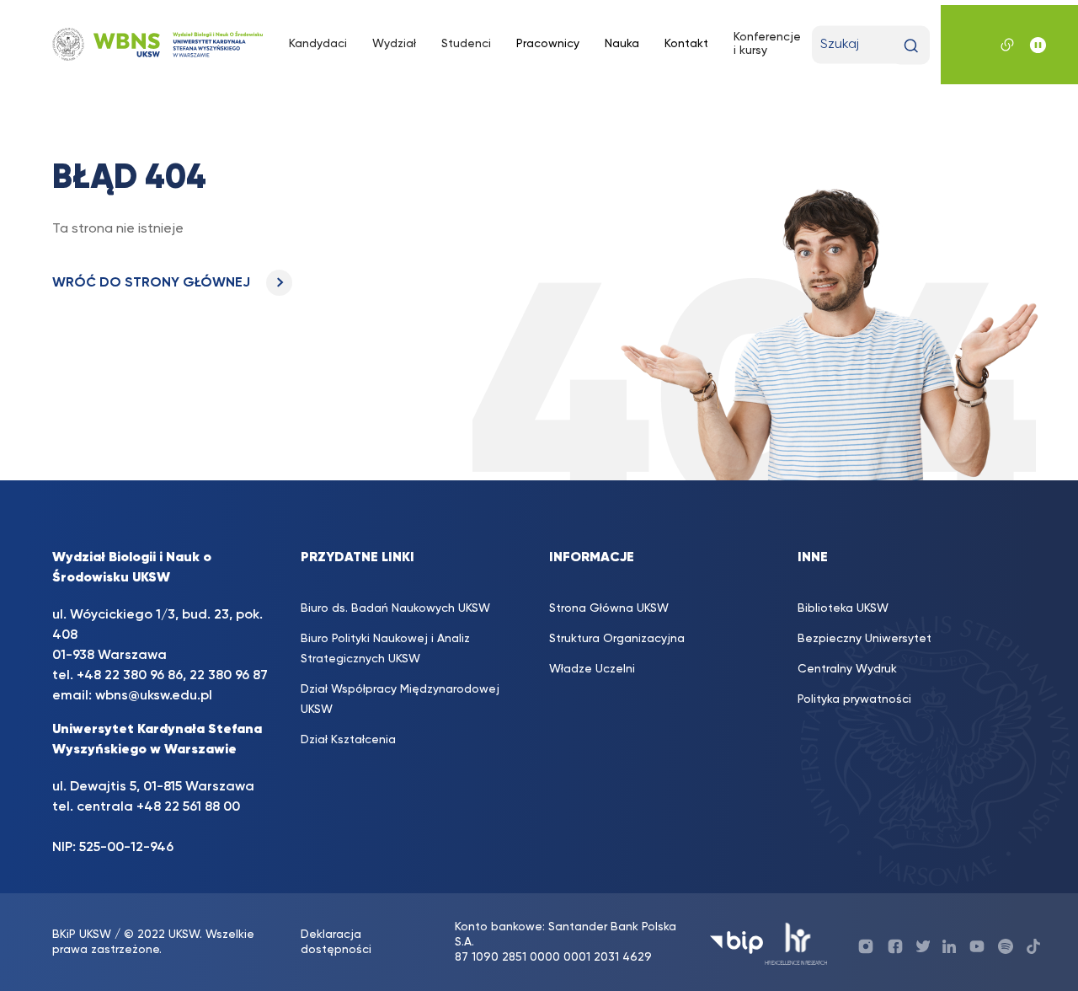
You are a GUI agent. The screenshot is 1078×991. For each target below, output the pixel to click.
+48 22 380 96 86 (130, 676)
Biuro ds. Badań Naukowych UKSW (395, 608)
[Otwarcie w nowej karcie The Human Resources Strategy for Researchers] (796, 942)
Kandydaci (318, 44)
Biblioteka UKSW (843, 608)
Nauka (622, 44)
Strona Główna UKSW (609, 608)
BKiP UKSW (81, 934)
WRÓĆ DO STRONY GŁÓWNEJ (152, 283)
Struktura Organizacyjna (617, 639)
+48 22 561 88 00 (188, 807)
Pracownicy (547, 44)
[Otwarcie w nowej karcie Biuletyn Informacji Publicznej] (736, 942)
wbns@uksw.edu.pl (153, 696)
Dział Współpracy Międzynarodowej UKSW (400, 699)
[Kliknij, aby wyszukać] (911, 46)
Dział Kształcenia (348, 740)
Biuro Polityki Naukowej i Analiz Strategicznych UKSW (385, 649)
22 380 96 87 (228, 676)
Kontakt (686, 44)
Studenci (466, 44)
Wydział (394, 44)
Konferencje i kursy (767, 43)
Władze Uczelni (592, 669)
